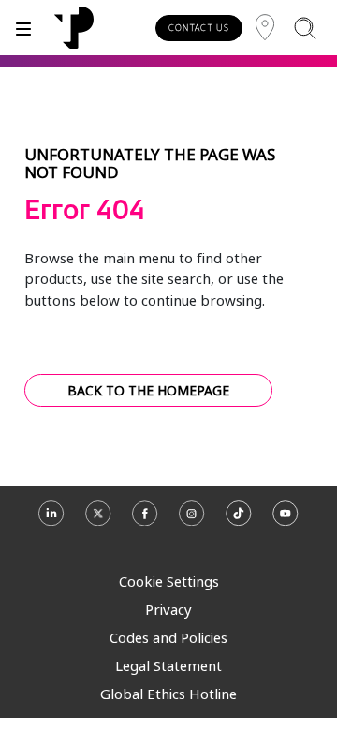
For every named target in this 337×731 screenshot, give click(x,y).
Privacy (168, 609)
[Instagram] (192, 521)
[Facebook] (145, 521)
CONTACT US (198, 28)
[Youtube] (285, 521)
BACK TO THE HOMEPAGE (148, 390)
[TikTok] (239, 521)
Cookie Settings (169, 581)
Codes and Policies (168, 637)
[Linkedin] (51, 521)
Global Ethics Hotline (168, 693)
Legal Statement (168, 665)
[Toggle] (23, 27)
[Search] (304, 27)
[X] (98, 521)
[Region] (265, 27)
